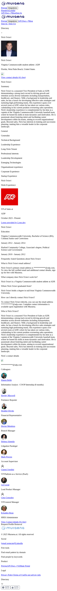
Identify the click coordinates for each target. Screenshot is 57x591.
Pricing (4, 8)
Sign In (19, 13)
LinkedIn (19, 543)
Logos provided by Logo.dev (13, 222)
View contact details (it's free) (13, 77)
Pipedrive (5, 10)
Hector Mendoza (8, 426)
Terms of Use (19, 575)
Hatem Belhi (6, 380)
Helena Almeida (8, 441)
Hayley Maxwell (8, 395)
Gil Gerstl (5, 485)
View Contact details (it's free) (13, 522)
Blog (14, 13)
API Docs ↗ (6, 13)
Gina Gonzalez (7, 497)
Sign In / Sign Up (8, 24)
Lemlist (12, 10)
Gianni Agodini (7, 469)
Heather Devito (7, 411)
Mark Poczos (6, 457)
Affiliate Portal (24, 566)
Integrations (12, 8)
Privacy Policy (7, 575)
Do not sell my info (33, 575)
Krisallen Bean (7, 513)
